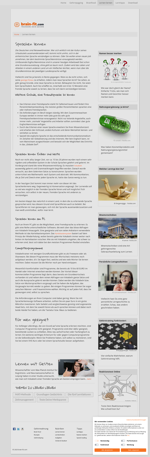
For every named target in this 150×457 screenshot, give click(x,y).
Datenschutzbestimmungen (136, 420)
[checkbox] (97, 441)
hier (128, 435)
